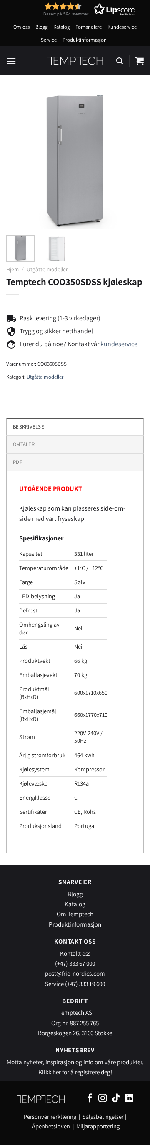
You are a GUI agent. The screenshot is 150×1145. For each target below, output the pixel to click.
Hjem (12, 269)
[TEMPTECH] (75, 60)
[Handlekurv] (139, 61)
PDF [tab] (17, 462)
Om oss (21, 26)
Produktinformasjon (84, 39)
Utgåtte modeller (47, 269)
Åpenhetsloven (51, 1126)
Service (49, 39)
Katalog (61, 26)
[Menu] (11, 61)
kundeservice (119, 344)
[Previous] (19, 160)
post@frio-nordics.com (75, 973)
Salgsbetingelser (103, 1116)
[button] (73, 9)
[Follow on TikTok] (116, 1098)
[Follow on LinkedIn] (129, 1098)
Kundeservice (122, 26)
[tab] (75, 444)
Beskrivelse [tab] (28, 426)
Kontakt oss (75, 953)
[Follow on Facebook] (89, 1098)
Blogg (41, 26)
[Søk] (119, 61)
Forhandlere (88, 26)
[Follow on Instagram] (102, 1098)
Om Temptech (75, 914)
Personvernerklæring (50, 1116)
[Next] (130, 160)
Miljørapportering (98, 1126)
